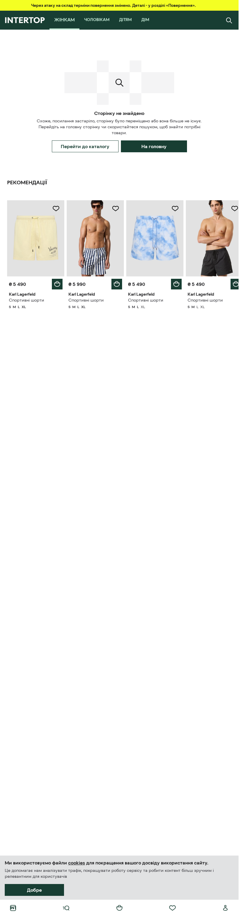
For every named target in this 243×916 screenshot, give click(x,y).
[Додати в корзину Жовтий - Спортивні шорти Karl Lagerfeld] (56, 282)
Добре (34, 890)
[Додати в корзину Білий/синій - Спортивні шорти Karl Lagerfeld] (114, 282)
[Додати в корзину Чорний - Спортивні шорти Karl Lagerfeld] (231, 282)
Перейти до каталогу (85, 146)
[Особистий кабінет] (225, 908)
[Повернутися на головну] (25, 20)
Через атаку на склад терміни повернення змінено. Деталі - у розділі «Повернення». (113, 5)
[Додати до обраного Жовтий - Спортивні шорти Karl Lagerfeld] (55, 208)
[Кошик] (119, 908)
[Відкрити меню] (66, 908)
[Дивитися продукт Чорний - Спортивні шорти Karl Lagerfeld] (211, 237)
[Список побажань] (172, 908)
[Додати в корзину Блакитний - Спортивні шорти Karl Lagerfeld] (173, 282)
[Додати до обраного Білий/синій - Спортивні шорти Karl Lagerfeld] (113, 208)
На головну (154, 146)
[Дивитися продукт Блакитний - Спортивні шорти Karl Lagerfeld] (152, 237)
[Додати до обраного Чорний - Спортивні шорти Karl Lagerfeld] (230, 208)
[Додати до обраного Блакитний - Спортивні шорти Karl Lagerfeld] (172, 208)
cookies (76, 862)
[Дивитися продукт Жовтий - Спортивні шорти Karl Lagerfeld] (35, 237)
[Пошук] (229, 20)
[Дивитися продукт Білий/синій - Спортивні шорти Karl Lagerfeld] (93, 237)
